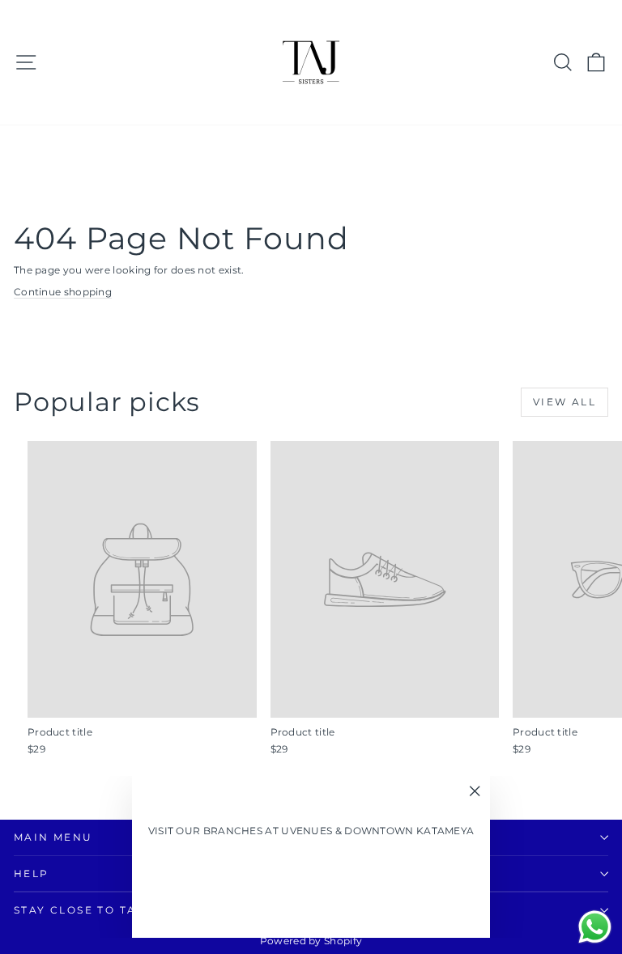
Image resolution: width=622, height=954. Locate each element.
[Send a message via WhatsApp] (595, 927)
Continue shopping (63, 292)
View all (564, 402)
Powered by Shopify (311, 941)
